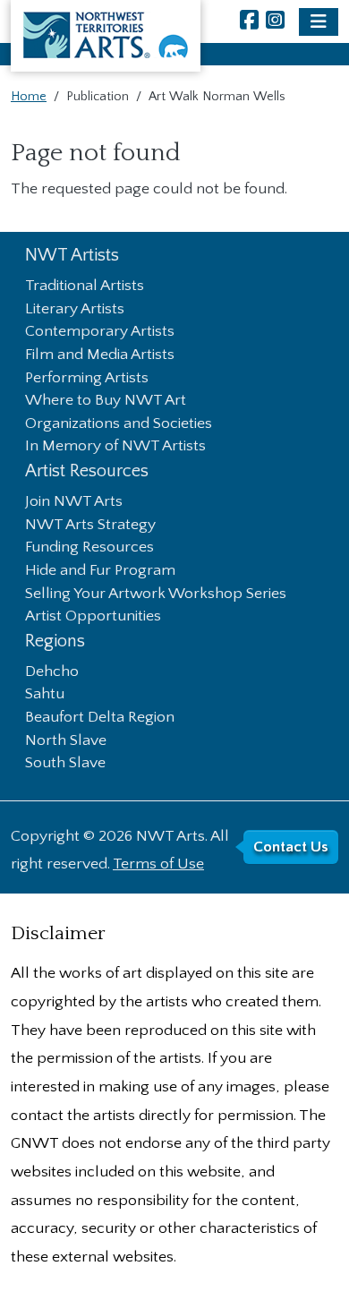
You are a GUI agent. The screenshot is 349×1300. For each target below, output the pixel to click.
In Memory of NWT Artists (115, 447)
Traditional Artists (84, 286)
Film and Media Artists (99, 355)
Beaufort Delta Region (99, 718)
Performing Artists (87, 379)
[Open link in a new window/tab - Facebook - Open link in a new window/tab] (249, 22)
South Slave (65, 764)
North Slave (65, 741)
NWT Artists (72, 255)
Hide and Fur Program (100, 571)
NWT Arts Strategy (90, 525)
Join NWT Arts (74, 502)
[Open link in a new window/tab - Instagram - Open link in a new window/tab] (275, 22)
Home (29, 97)
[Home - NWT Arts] (105, 36)
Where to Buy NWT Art (105, 401)
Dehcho (52, 672)
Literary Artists (74, 310)
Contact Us (290, 847)
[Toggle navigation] (318, 22)
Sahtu (44, 695)
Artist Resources (87, 471)
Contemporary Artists (99, 332)
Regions (55, 641)
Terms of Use (158, 864)
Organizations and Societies (118, 424)
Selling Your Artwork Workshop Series (155, 594)
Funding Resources (89, 548)
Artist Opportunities (93, 617)
